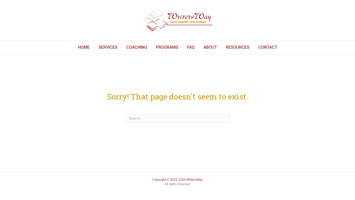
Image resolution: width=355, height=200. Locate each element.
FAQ (191, 47)
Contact (267, 47)
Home (84, 47)
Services (107, 47)
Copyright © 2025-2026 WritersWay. (177, 180)
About (210, 47)
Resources (237, 47)
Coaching (136, 47)
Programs (167, 47)
